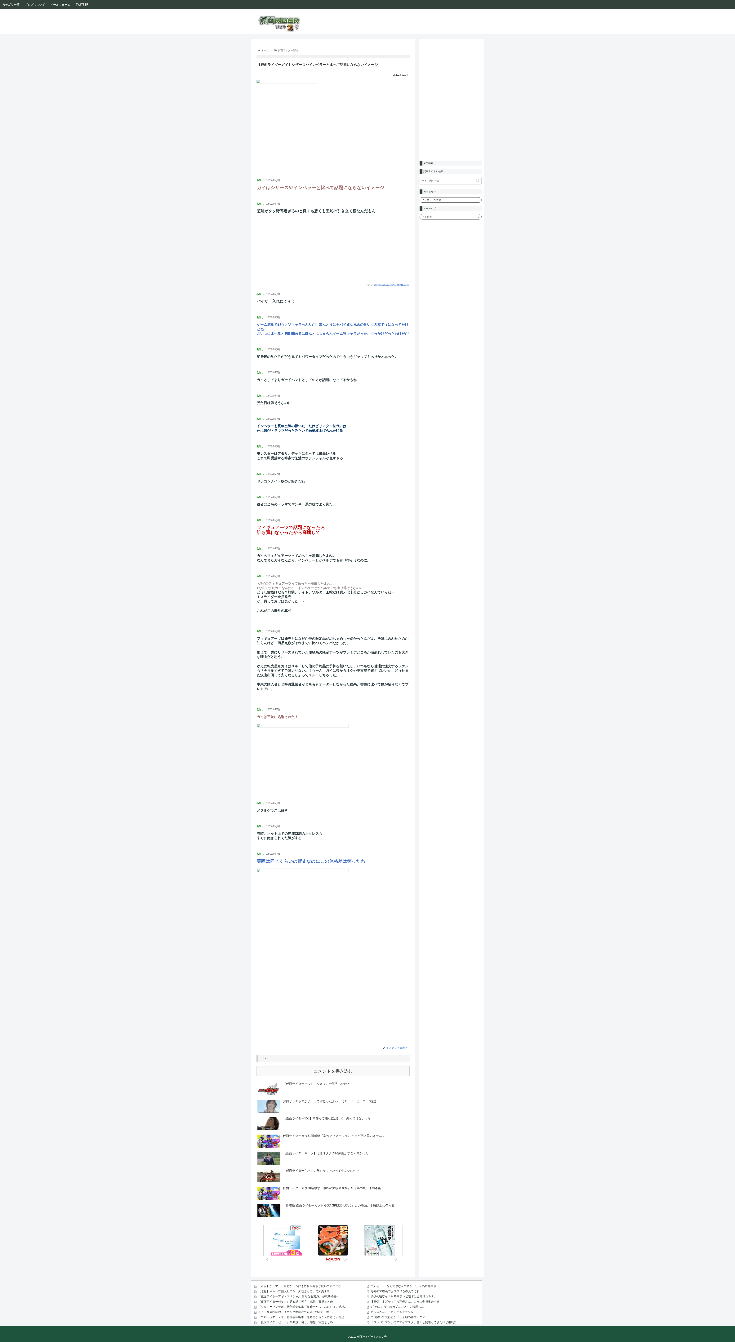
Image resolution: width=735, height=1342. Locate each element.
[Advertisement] (333, 251)
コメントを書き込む (333, 1071)
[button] (477, 180)
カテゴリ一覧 (11, 4)
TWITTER (82, 4)
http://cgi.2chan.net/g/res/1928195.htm (391, 285)
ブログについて (35, 4)
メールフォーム (60, 4)
